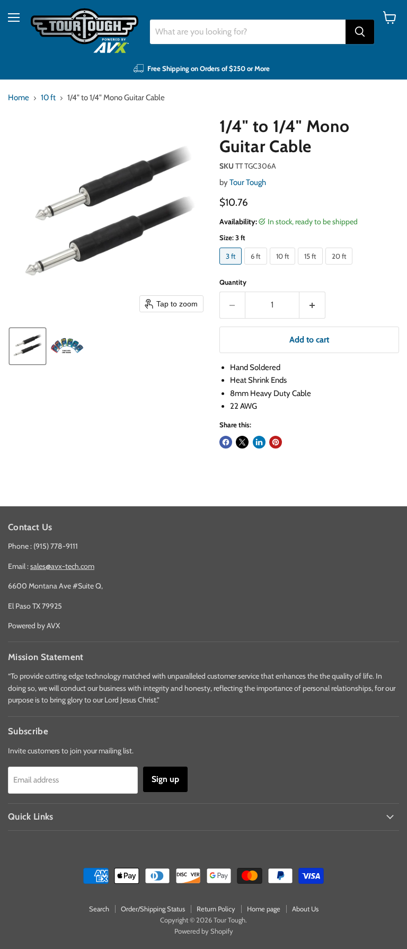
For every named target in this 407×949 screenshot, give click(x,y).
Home (18, 97)
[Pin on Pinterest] (275, 442)
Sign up (165, 779)
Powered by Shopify (203, 931)
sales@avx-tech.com (62, 566)
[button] (28, 346)
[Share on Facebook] (225, 442)
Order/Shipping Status (153, 908)
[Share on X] (242, 442)
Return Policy (216, 908)
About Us (305, 908)
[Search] (360, 32)
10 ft (48, 97)
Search (99, 908)
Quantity (232, 282)
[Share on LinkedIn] (259, 442)
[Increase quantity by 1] (312, 305)
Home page (263, 908)
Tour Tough (247, 182)
